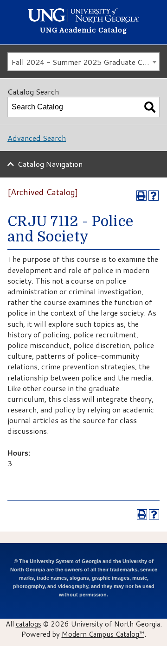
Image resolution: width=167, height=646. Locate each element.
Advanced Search (36, 138)
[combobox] (83, 61)
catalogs (28, 624)
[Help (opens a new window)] (153, 195)
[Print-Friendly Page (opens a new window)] (141, 195)
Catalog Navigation (50, 163)
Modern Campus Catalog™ (103, 634)
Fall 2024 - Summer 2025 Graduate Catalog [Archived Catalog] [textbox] (85, 62)
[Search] (150, 107)
